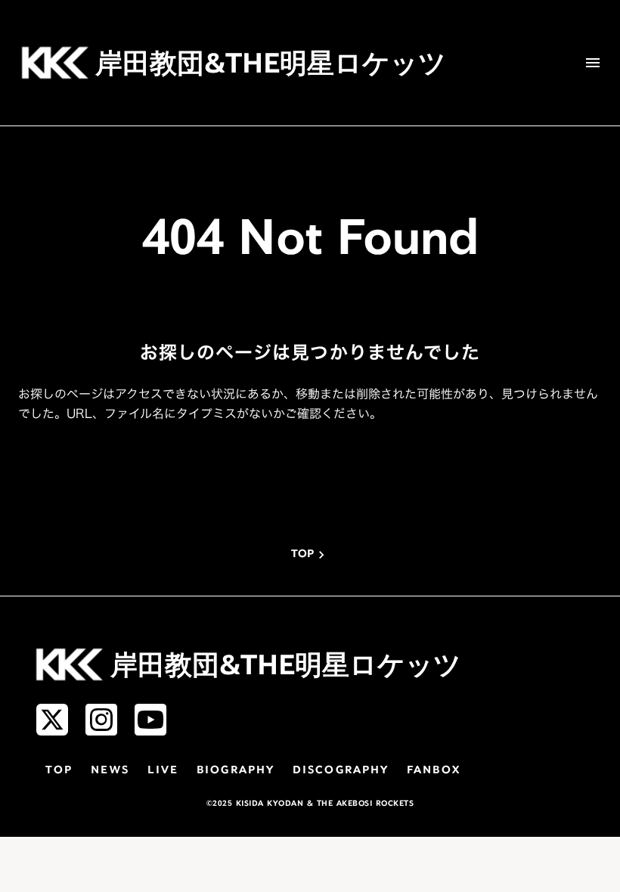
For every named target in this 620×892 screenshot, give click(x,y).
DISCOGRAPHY (341, 770)
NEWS (110, 770)
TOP (59, 770)
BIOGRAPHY (235, 770)
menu (593, 63)
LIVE (162, 770)
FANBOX (433, 770)
